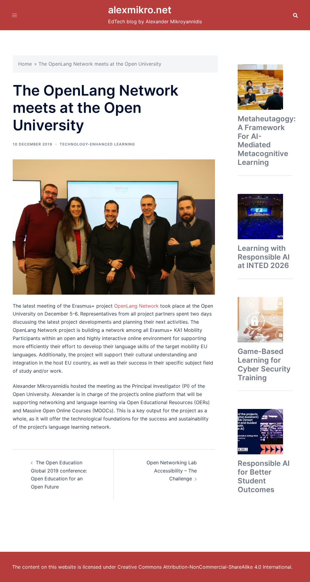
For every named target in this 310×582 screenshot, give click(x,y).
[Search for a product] (295, 15)
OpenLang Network (136, 306)
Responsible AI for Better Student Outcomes (264, 476)
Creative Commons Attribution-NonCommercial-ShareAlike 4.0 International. (204, 567)
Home (25, 64)
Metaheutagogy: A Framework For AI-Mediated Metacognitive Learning (267, 140)
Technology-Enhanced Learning (97, 144)
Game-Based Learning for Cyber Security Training (264, 364)
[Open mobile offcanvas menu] (14, 15)
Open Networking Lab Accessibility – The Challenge (172, 470)
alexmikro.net (139, 10)
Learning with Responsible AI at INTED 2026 (264, 257)
